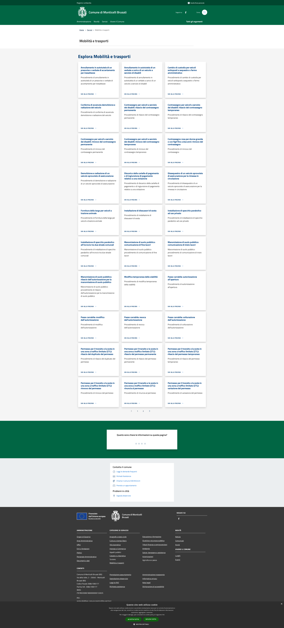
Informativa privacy (149, 578)
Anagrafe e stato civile (118, 536)
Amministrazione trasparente (153, 574)
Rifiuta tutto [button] (151, 619)
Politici (79, 552)
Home (81, 30)
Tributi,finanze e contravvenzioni (154, 544)
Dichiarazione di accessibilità (153, 586)
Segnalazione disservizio (119, 578)
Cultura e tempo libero (118, 540)
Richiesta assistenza (117, 586)
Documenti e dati (83, 560)
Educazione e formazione (151, 536)
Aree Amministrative (85, 540)
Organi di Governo (83, 536)
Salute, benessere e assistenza (154, 552)
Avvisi (177, 544)
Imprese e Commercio (118, 548)
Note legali (146, 582)
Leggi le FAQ (114, 582)
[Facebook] (185, 12)
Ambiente (146, 548)
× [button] (281, 604)
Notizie (178, 536)
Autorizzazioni (147, 556)
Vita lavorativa (115, 544)
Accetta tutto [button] (133, 619)
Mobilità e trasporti (117, 563)
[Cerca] (204, 12)
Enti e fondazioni (83, 548)
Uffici (79, 544)
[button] (142, 624)
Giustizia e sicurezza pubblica (153, 540)
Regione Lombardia (84, 3)
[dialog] (142, 615)
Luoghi (177, 555)
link (163, 615)
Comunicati (179, 540)
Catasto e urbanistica (118, 555)
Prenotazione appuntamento (120, 574)
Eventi (177, 559)
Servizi (89, 30)
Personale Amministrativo (86, 556)
